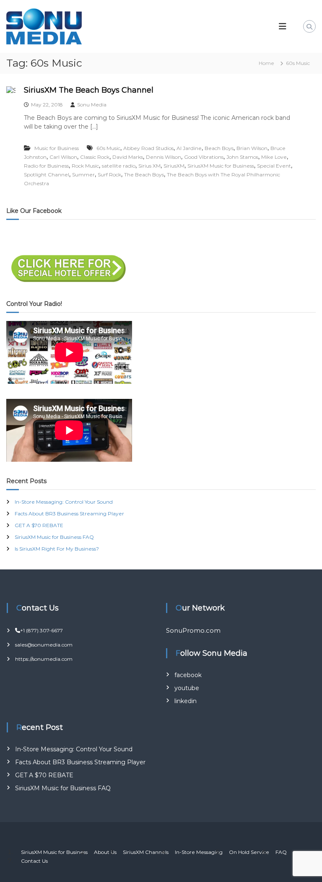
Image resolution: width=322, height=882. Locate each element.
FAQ (281, 852)
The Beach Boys (144, 174)
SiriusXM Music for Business (220, 166)
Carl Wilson (63, 157)
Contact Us (34, 861)
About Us (105, 852)
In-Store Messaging (199, 852)
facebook (188, 675)
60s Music (108, 148)
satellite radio (118, 166)
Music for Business (56, 148)
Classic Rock (94, 157)
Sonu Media (91, 104)
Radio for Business (46, 166)
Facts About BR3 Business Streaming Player (69, 513)
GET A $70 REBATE (39, 525)
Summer (83, 174)
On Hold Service (249, 852)
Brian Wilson (251, 148)
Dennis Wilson (163, 157)
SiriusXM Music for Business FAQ (54, 537)
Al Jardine (189, 148)
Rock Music (85, 166)
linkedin (185, 701)
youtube (186, 688)
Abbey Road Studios (148, 148)
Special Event (274, 166)
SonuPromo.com (193, 630)
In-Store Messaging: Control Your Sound (64, 502)
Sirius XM (149, 166)
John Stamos (242, 157)
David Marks (127, 157)
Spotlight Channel (46, 174)
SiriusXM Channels (146, 852)
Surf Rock (109, 174)
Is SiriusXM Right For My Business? (57, 549)
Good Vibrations (203, 157)
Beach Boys (219, 148)
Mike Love (274, 157)
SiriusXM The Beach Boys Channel (88, 90)
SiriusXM (174, 166)
